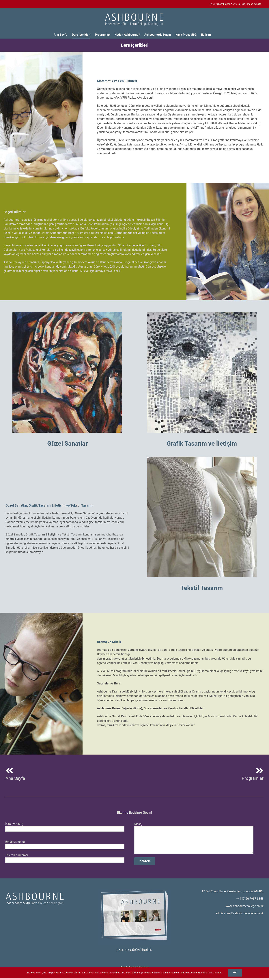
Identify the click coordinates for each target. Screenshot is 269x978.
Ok (235, 972)
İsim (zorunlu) (14, 824)
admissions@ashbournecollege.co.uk (239, 913)
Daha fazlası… (215, 972)
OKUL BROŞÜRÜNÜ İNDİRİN (134, 950)
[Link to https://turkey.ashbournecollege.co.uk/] (9, 770)
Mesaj (138, 824)
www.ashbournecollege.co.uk (245, 906)
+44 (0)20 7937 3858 (250, 898)
